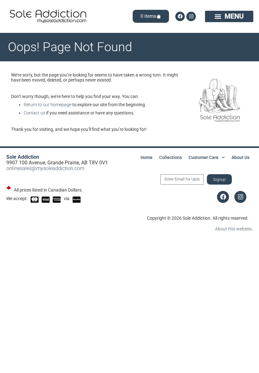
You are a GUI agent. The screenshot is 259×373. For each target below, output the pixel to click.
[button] (229, 16)
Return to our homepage (47, 104)
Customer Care (204, 157)
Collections (170, 157)
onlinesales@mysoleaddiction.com (45, 168)
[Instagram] (191, 16)
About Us (241, 157)
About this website (233, 228)
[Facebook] (180, 16)
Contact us (34, 112)
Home (147, 157)
